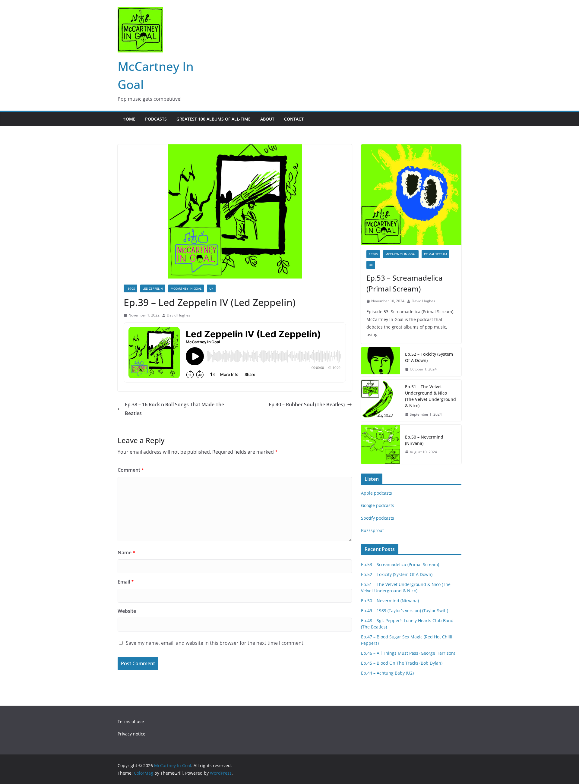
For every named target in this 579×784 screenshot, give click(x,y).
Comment (131, 470)
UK (211, 288)
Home (128, 119)
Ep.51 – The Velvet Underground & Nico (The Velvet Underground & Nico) (430, 396)
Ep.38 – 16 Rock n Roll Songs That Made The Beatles (174, 409)
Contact (294, 119)
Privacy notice (131, 734)
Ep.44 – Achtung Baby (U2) (387, 673)
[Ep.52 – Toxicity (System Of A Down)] (380, 361)
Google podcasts (377, 505)
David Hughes (178, 315)
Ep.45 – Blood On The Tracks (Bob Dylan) (401, 663)
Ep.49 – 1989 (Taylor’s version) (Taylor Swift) (404, 610)
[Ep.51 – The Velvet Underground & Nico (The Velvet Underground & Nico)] (380, 400)
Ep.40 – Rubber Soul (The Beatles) (307, 404)
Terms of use (131, 721)
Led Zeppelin (153, 288)
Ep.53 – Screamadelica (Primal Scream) (404, 283)
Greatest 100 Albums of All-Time (213, 119)
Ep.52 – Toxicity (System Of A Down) (429, 357)
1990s (373, 254)
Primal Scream (435, 254)
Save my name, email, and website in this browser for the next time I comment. (215, 643)
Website (127, 611)
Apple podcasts (376, 493)
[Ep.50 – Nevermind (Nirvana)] (380, 444)
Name (126, 552)
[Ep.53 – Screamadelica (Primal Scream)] (411, 194)
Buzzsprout (372, 530)
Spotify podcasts (377, 518)
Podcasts (156, 119)
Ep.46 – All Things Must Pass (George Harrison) (408, 653)
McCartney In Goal (186, 288)
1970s (130, 288)
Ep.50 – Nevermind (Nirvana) (424, 440)
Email (126, 581)
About (267, 119)
